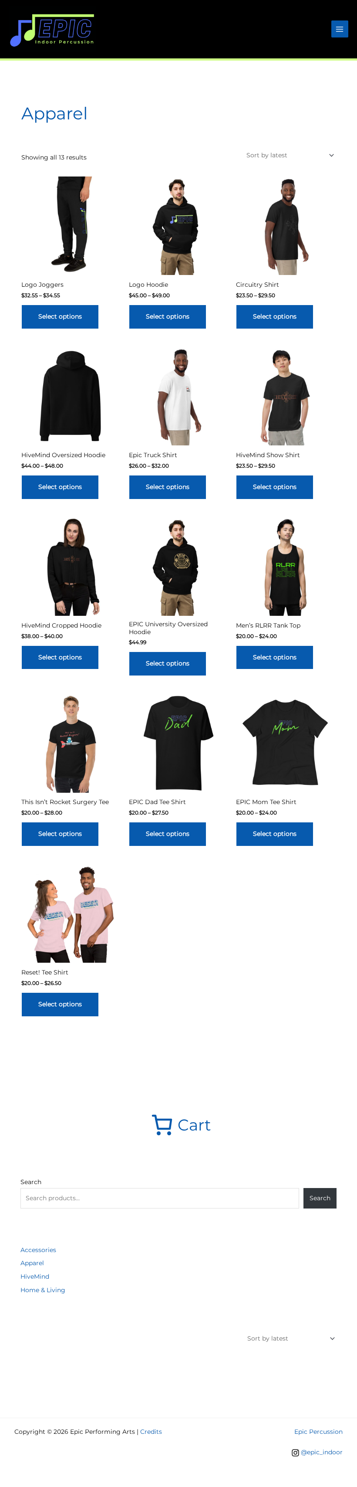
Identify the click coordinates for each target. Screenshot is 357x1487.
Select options (60, 316)
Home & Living (42, 1290)
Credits (151, 1431)
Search (30, 1181)
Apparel (32, 1263)
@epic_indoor (322, 1452)
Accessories (38, 1249)
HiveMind (34, 1276)
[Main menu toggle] (339, 28)
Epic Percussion (318, 1431)
